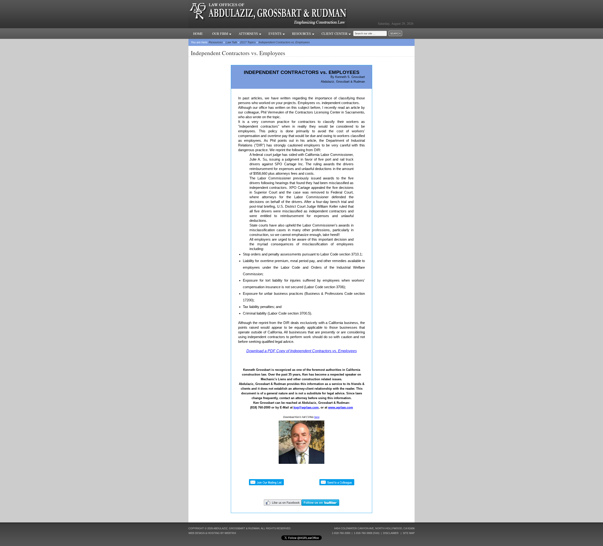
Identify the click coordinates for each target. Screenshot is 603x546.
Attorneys (249, 33)
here (316, 417)
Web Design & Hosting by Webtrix (212, 533)
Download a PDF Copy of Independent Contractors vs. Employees (301, 351)
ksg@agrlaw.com (306, 407)
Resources (302, 33)
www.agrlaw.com (340, 407)
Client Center (335, 33)
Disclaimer (391, 533)
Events (275, 33)
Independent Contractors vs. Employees (284, 42)
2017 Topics (248, 42)
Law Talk (231, 42)
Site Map (409, 533)
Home (198, 33)
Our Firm (220, 33)
